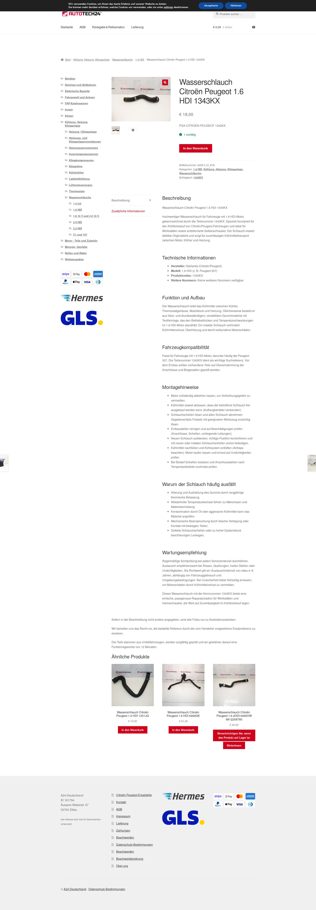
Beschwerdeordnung (129, 859)
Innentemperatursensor (83, 154)
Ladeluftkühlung (79, 179)
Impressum (123, 816)
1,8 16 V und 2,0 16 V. (86, 216)
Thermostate (77, 191)
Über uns (122, 866)
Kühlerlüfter (76, 172)
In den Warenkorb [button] (133, 730)
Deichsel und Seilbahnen (80, 85)
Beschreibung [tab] (121, 200)
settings (168, 7)
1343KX (198, 177)
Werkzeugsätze (74, 259)
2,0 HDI (77, 222)
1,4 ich (77, 203)
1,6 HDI (139, 59)
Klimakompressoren (81, 160)
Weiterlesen (234, 745)
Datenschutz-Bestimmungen (134, 844)
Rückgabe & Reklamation (108, 27)
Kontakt (121, 802)
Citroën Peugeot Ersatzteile (134, 795)
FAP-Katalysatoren (76, 103)
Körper (69, 116)
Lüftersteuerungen (80, 185)
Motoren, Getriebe (76, 247)
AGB (83, 27)
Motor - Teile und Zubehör (81, 240)
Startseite (67, 27)
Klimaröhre (75, 166)
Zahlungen (123, 830)
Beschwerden (125, 837)
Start (68, 59)
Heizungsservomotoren (83, 148)
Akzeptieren (211, 5)
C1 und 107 (80, 234)
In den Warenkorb (195, 148)
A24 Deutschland (75, 889)
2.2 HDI (77, 228)
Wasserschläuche (122, 59)
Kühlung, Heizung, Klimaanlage (91, 59)
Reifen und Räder (76, 253)
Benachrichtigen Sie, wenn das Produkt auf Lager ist (234, 735)
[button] (165, 82)
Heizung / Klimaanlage (83, 131)
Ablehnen (235, 5)
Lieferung (137, 27)
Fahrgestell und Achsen (80, 97)
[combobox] (234, 14)
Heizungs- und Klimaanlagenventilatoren (85, 139)
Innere (69, 109)
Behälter (70, 78)
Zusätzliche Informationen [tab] (128, 211)
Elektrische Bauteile (77, 91)
